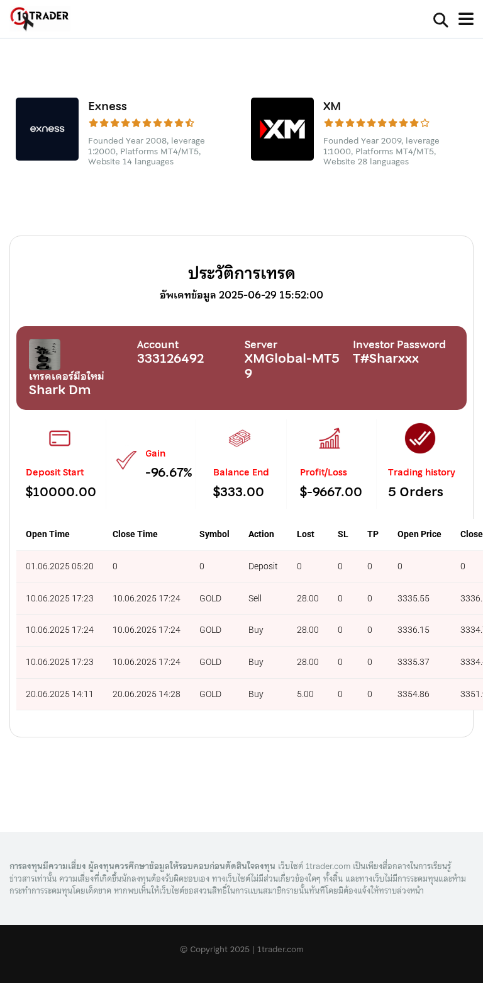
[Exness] (47, 156)
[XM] (282, 156)
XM (332, 106)
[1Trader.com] (39, 20)
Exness (107, 106)
